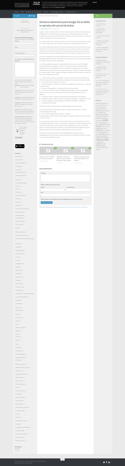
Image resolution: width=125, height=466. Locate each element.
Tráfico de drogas (20, 430)
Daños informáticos (20, 397)
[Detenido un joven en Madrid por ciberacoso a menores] (48, 151)
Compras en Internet (20, 172)
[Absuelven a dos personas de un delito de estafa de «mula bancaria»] (82, 151)
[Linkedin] (34, 16)
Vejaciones (18, 300)
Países (17, 334)
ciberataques (98, 107)
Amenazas (18, 192)
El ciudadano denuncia (70, 12)
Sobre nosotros (19, 380)
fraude (98, 126)
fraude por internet (105, 126)
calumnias (97, 105)
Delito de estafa (19, 215)
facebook (107, 124)
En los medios (19, 317)
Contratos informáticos (21, 183)
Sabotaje (18, 280)
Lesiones (18, 267)
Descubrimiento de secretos (22, 407)
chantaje (101, 105)
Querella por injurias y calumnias (33, 12)
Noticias (41, 16)
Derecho (18, 314)
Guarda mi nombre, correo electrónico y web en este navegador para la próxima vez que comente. (62, 199)
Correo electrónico (70, 187)
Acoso (17, 189)
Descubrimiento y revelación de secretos (25, 238)
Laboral (17, 321)
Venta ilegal (18, 303)
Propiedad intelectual (51, 16)
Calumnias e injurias (20, 390)
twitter (103, 146)
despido (97, 120)
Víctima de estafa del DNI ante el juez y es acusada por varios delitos (102, 49)
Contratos (45, 12)
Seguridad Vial (19, 290)
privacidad (107, 134)
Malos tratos (19, 270)
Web (42, 192)
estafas (101, 124)
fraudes (98, 128)
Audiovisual (18, 360)
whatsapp (98, 149)
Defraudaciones (19, 404)
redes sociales (102, 139)
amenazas (101, 103)
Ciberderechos (19, 159)
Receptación (19, 273)
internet (99, 130)
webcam (18, 228)
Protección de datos (20, 364)
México (17, 340)
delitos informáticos (102, 115)
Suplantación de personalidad (22, 427)
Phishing (18, 417)
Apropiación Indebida (20, 195)
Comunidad (18, 166)
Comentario (43, 173)
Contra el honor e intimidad (22, 208)
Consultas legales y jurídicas (56, 12)
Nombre (43, 187)
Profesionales (19, 351)
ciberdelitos (98, 109)
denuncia (97, 116)
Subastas (18, 424)
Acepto (17, 130)
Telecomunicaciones (20, 384)
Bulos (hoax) (19, 156)
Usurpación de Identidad (21, 297)
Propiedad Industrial (20, 354)
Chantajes (18, 394)
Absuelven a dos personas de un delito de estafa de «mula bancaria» (81, 158)
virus (107, 147)
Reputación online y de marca (22, 367)
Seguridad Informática (21, 374)
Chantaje (18, 202)
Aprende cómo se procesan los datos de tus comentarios (73, 207)
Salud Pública (19, 283)
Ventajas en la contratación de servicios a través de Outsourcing (102, 42)
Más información (24, 87)
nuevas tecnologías (100, 132)
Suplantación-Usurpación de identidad (24, 293)
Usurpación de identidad (21, 434)
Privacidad (18, 347)
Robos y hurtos (19, 277)
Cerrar (95, 2)
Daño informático (20, 212)
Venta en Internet (20, 437)
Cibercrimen (18, 205)
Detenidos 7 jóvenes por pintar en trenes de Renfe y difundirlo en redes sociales (64, 158)
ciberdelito (103, 107)
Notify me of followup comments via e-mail (50, 184)
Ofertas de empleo (20, 221)
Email (16, 47)
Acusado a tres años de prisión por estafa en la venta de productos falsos (102, 92)
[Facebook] (32, 16)
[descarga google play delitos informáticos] (20, 148)
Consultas (18, 169)
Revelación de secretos (21, 420)
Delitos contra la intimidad (22, 235)
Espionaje (18, 243)
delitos (105, 112)
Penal (22, 12)
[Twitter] (29, 16)
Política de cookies (60, 7)
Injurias (17, 257)
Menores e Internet (20, 327)
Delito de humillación (20, 232)
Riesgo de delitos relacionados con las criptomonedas (100, 30)
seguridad (100, 142)
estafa (105, 120)
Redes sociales (19, 310)
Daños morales (19, 400)
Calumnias (18, 198)
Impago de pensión (20, 250)
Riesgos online (19, 370)
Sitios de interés (19, 377)
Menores (17, 12)
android (106, 103)
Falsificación (18, 247)
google (102, 128)
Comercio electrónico (20, 163)
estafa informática (99, 122)
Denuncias (18, 307)
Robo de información (20, 175)
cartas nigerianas (20, 218)
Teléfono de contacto (20, 53)
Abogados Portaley (46, 29)
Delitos (17, 186)
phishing (101, 134)
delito (101, 113)
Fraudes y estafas (20, 410)
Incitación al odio (19, 253)
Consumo (18, 179)
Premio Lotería (19, 224)
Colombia (18, 336)
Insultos (18, 260)
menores (107, 130)
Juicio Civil (17, 450)
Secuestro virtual (20, 287)
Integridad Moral (20, 263)
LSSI (17, 324)
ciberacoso (105, 105)
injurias (105, 128)
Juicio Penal (17, 448)
